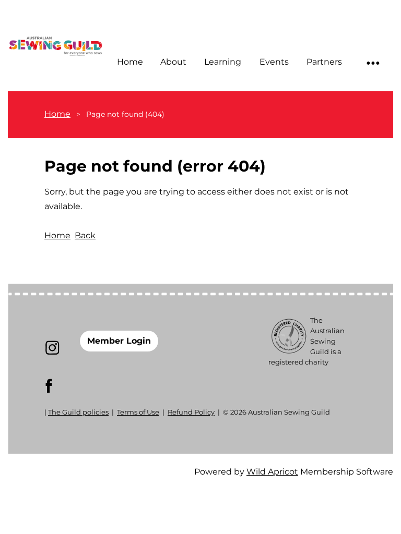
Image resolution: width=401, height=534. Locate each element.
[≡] (372, 62)
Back (85, 235)
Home (57, 114)
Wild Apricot (272, 472)
